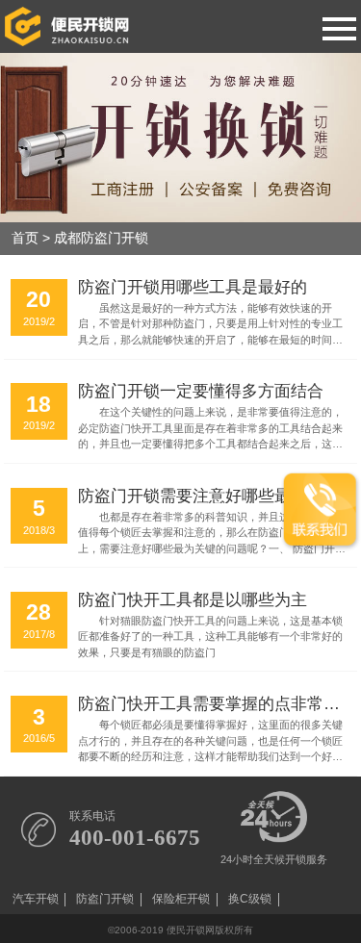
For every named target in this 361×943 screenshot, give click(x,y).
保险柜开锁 (181, 899)
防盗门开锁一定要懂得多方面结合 (200, 390)
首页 (25, 238)
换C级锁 (249, 899)
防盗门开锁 (105, 899)
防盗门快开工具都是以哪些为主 (192, 599)
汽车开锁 (36, 899)
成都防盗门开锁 (101, 238)
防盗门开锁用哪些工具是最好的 (192, 286)
